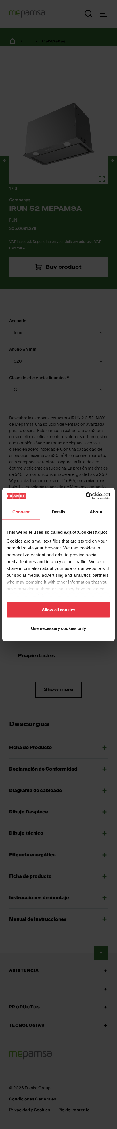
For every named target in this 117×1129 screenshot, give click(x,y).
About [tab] (96, 511)
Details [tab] (59, 511)
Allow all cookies (58, 609)
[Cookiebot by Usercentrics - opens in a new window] (85, 496)
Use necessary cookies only (58, 628)
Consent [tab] (21, 511)
